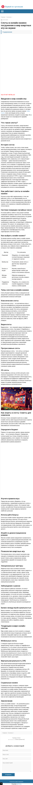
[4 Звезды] (13, 739)
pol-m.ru (19, 784)
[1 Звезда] (9, 739)
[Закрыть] (1, 783)
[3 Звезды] (11, 739)
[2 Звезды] (10, 739)
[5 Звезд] (14, 739)
